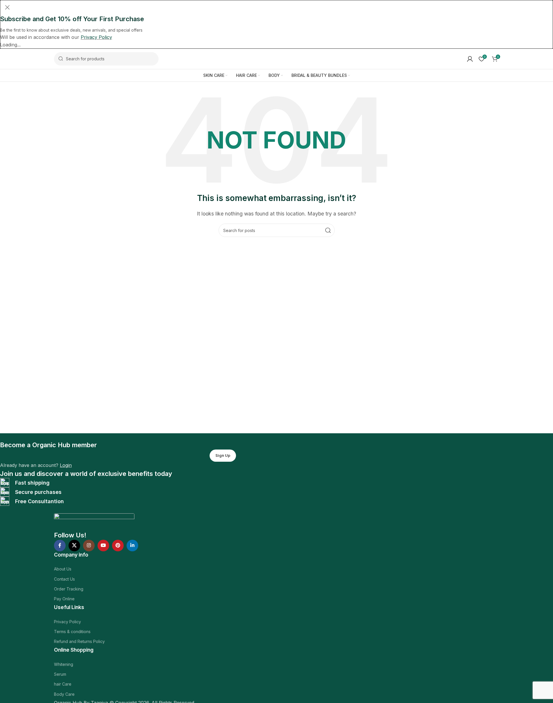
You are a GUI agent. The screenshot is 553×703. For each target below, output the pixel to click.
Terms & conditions (72, 631)
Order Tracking (68, 588)
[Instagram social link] (89, 545)
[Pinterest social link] (118, 545)
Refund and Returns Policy (79, 641)
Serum (60, 674)
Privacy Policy (67, 621)
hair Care (62, 684)
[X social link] (74, 545)
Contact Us (64, 579)
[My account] (470, 59)
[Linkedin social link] (132, 545)
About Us (62, 568)
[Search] (328, 230)
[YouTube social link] (103, 545)
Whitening (63, 664)
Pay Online (64, 598)
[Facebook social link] (60, 545)
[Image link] (94, 521)
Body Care (64, 694)
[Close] (7, 7)
